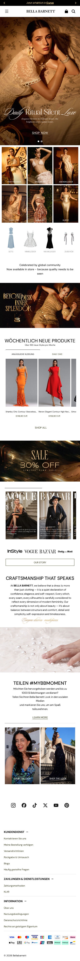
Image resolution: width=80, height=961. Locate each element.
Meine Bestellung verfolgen (18, 844)
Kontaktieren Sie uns (15, 838)
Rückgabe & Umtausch (16, 857)
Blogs (7, 863)
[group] (22, 388)
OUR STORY (40, 562)
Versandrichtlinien (14, 851)
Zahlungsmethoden (14, 885)
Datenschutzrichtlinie (15, 920)
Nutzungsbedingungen (16, 914)
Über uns (9, 908)
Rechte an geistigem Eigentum (20, 926)
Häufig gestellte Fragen (16, 869)
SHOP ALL (41, 427)
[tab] (38, 141)
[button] (6, 11)
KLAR (6, 891)
